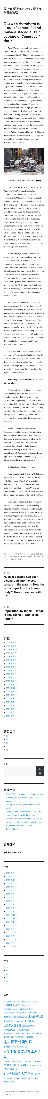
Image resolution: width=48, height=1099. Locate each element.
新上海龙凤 (21, 1065)
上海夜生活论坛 (22, 1017)
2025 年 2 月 (11, 677)
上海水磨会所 (19, 1021)
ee (7, 749)
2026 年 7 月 (11, 646)
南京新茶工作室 (15, 559)
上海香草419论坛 (25, 1033)
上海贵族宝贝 (10, 1029)
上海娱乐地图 (35, 1016)
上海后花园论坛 (25, 1008)
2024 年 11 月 (11, 688)
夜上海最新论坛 (22, 1047)
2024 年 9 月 (11, 695)
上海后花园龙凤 (21, 1013)
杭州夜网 (30, 1065)
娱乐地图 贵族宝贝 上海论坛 (22, 1054)
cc (28, 554)
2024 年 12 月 (11, 684)
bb (7, 739)
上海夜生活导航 (26, 556)
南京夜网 (30, 1037)
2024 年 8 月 (11, 698)
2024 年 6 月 (11, 705)
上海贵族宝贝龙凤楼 (11, 1033)
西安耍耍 (17, 1078)
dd (7, 746)
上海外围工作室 (10, 1017)
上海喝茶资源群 (32, 1013)
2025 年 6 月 (11, 663)
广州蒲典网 (28, 1061)
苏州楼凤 (37, 1074)
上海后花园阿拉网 (9, 1013)
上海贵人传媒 (28, 1025)
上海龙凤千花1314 (36, 1033)
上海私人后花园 (12, 1025)
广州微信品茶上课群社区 (13, 1061)
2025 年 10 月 (11, 649)
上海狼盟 (36, 556)
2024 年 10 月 (11, 691)
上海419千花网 (32, 1002)
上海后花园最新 (13, 556)
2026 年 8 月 (11, 642)
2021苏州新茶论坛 (10, 1002)
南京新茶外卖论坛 (18, 1041)
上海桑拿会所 (9, 1021)
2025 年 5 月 (11, 667)
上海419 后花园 (22, 1002)
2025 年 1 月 (11, 681)
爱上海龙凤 (37, 1065)
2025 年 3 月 (11, 674)
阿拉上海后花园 (33, 1078)
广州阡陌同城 (10, 1065)
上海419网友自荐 (12, 1005)
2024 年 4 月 (11, 712)
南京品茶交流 (9, 1037)
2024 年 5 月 (11, 709)
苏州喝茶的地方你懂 (19, 1073)
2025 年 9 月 (11, 653)
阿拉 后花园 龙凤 (9, 1082)
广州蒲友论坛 (37, 1062)
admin (10, 554)
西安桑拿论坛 (8, 1078)
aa (7, 735)
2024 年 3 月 (11, 716)
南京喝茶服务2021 (20, 1037)
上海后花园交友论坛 (10, 1009)
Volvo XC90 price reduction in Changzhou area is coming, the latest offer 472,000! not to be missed (24, 797)
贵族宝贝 (24, 1078)
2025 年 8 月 (11, 656)
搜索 (6, 764)
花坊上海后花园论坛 (10, 1069)
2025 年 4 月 (11, 670)
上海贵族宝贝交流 (23, 1030)
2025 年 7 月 (11, 660)
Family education (12, 829)
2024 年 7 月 (11, 702)
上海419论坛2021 (25, 1005)
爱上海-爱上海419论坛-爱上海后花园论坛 (23, 10)
